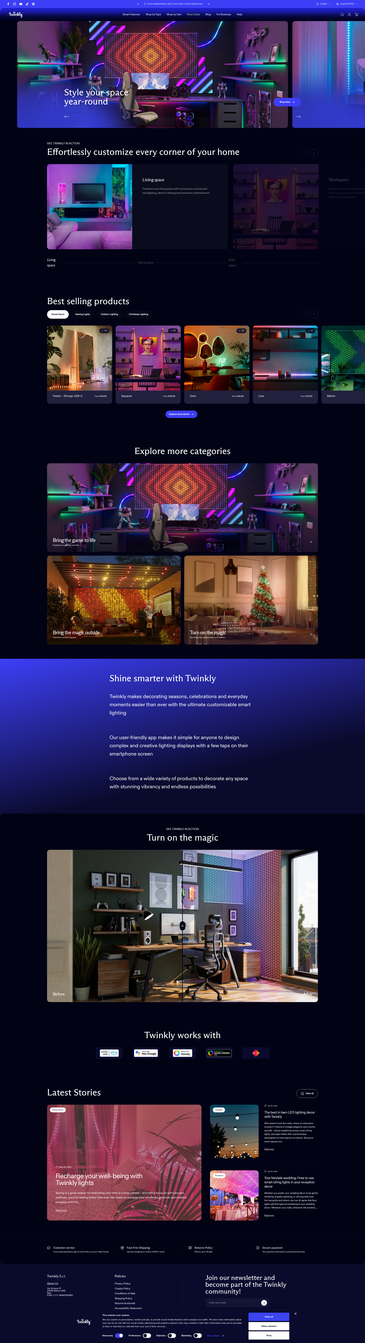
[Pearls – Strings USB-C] (79, 358)
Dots (193, 396)
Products (219, 1176)
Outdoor (219, 1110)
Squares (126, 396)
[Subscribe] (264, 1303)
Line (261, 396)
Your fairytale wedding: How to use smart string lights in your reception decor (289, 1182)
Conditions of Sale (125, 1293)
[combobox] (323, 4)
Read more (61, 1210)
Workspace (146, 264)
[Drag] (182, 926)
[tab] (58, 314)
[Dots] (216, 358)
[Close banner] (296, 1314)
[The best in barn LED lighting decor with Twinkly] (234, 1131)
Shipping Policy (123, 1298)
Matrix (331, 396)
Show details (213, 1335)
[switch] (147, 1335)
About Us (52, 1283)
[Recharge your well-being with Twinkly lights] (124, 1162)
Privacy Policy (122, 1283)
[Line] (285, 358)
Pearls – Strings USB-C (68, 396)
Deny (268, 1335)
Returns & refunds (125, 1303)
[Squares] (148, 358)
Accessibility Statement (128, 1308)
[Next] (208, 4)
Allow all (269, 1317)
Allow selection (269, 1326)
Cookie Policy (122, 1288)
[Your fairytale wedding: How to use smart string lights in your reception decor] (234, 1195)
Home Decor (57, 1110)
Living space (51, 262)
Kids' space (233, 262)
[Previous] (138, 4)
